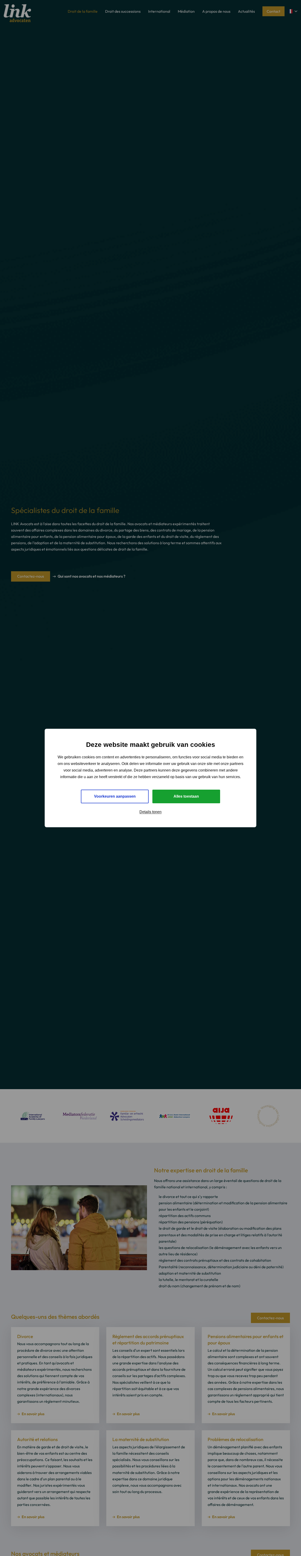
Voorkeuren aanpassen (115, 796)
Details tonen (150, 812)
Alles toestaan (186, 796)
